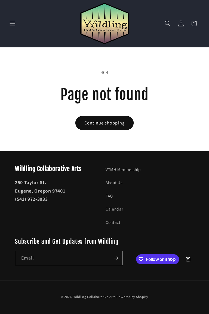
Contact (113, 222)
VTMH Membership (123, 169)
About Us (114, 182)
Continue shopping (104, 123)
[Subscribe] (115, 258)
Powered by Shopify (132, 297)
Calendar (114, 209)
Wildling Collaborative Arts (94, 297)
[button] (12, 23)
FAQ (109, 196)
